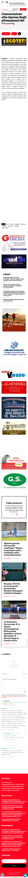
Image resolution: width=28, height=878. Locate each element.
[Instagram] (11, 514)
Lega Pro (10, 226)
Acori (7, 224)
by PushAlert (12, 11)
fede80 (13, 735)
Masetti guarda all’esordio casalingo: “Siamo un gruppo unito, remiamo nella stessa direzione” (13, 279)
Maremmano (7, 733)
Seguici (23, 9)
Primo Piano (5, 228)
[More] (19, 33)
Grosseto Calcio (7, 24)
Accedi (24, 673)
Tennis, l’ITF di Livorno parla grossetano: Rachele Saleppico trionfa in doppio (12, 285)
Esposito (23, 224)
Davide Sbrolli (7, 558)
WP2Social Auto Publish (8, 877)
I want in (14, 865)
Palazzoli (16, 226)
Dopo (15, 9)
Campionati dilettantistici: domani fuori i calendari (13, 300)
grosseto (4, 226)
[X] (14, 514)
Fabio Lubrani (5, 10)
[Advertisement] (14, 162)
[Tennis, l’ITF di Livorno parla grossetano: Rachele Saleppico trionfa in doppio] (14, 571)
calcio (11, 224)
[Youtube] (16, 514)
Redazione (6, 596)
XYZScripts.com (22, 877)
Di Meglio (17, 224)
